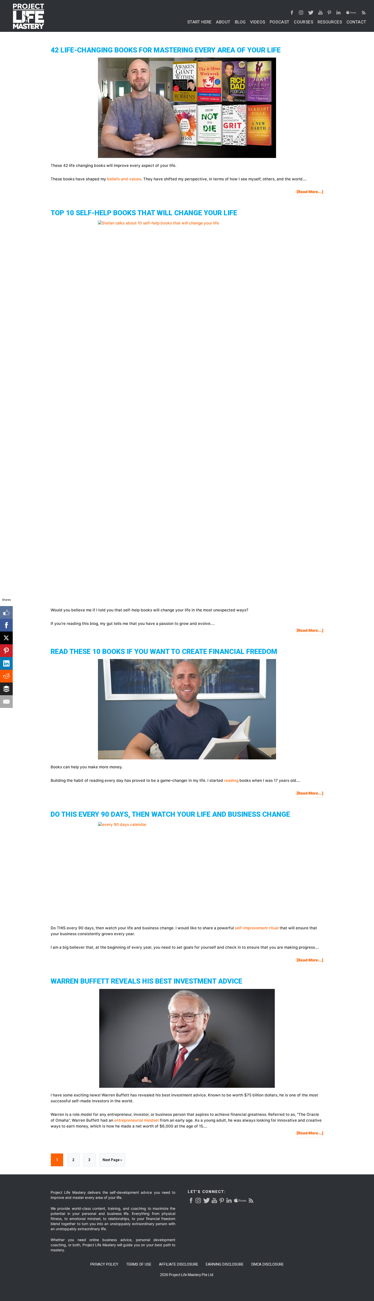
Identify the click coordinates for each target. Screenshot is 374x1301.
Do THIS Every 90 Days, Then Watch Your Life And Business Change (170, 814)
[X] (6, 638)
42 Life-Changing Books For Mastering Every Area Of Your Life (166, 50)
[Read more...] (309, 192)
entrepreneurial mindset (136, 1120)
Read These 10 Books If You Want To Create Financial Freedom (164, 651)
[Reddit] (6, 676)
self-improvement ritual (257, 928)
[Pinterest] (6, 650)
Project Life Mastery (28, 16)
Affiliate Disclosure (178, 1264)
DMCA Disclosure (267, 1264)
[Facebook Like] (6, 612)
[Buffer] (6, 688)
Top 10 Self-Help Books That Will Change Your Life (144, 213)
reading (231, 780)
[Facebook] (6, 625)
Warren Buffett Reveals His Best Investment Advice (146, 981)
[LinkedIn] (6, 663)
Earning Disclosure (224, 1264)
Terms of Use (138, 1264)
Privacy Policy (104, 1264)
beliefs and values (124, 179)
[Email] (6, 701)
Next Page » (112, 1162)
